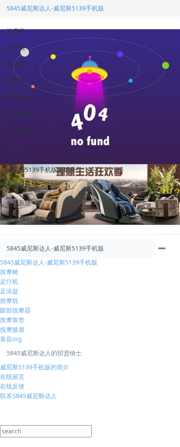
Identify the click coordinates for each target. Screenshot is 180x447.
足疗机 (16, 47)
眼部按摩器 (22, 97)
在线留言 (19, 186)
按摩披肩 (19, 130)
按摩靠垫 (19, 114)
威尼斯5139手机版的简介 (41, 169)
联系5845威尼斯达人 (35, 219)
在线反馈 (19, 203)
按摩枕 (16, 80)
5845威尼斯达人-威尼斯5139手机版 (55, 8)
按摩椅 (16, 31)
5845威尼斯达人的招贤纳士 (44, 353)
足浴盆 (16, 64)
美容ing (17, 147)
